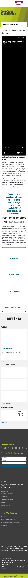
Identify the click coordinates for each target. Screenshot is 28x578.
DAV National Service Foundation (10, 522)
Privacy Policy (4, 496)
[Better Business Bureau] (14, 535)
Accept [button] (22, 576)
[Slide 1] (3, 361)
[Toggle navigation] (25, 3)
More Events (4, 422)
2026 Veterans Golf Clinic (20, 413)
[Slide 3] (8, 361)
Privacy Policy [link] (14, 576)
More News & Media (6, 403)
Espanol (3, 508)
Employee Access (5, 505)
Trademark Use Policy (7, 499)
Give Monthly (19, 4)
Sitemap (3, 502)
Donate (19, 2)
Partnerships (6, 564)
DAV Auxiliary (4, 525)
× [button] (26, 574)
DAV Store (3, 516)
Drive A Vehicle (7, 348)
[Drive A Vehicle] (14, 338)
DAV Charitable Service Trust (8, 519)
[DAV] (4, 3)
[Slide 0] (1, 361)
